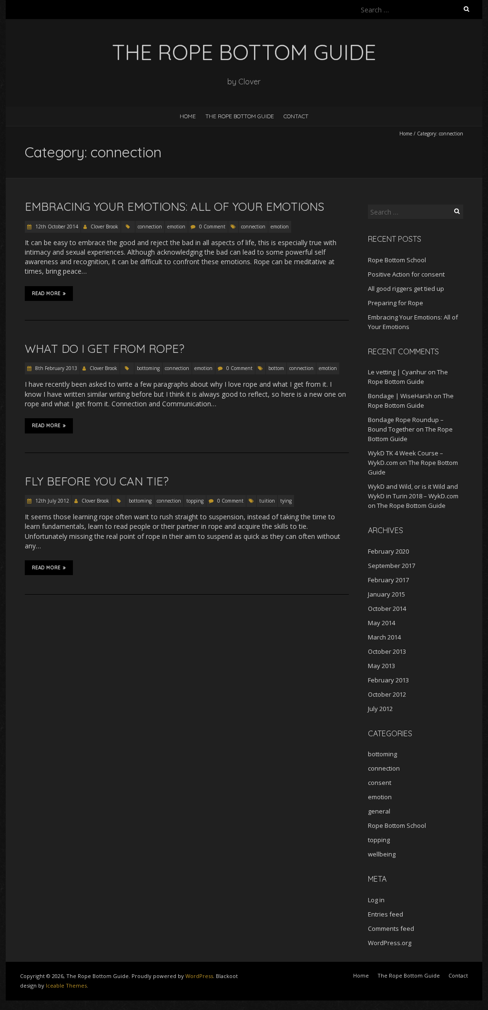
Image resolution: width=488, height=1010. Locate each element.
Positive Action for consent (406, 274)
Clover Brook (104, 226)
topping (194, 500)
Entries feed (385, 914)
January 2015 (386, 594)
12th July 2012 (51, 500)
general (379, 811)
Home (188, 116)
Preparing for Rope (395, 303)
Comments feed (391, 928)
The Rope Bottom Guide (239, 116)
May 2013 (381, 665)
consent (379, 782)
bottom (276, 368)
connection (150, 226)
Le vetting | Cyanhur (397, 372)
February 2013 (388, 680)
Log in (376, 900)
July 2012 (380, 708)
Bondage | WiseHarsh (400, 396)
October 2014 (387, 608)
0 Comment (212, 226)
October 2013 (387, 651)
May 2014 (381, 622)
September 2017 (391, 565)
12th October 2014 (56, 226)
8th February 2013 (55, 368)
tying (286, 500)
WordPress (199, 975)
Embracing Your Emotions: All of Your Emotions (174, 206)
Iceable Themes (66, 985)
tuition (267, 500)
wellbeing (382, 854)
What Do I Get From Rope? (104, 348)
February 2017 (388, 580)
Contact (296, 116)
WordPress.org (389, 942)
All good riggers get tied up (406, 288)
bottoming (148, 368)
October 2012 (387, 694)
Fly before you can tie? (97, 481)
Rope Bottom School (397, 260)
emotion (176, 226)
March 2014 (384, 637)
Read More (46, 293)
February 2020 (388, 551)
